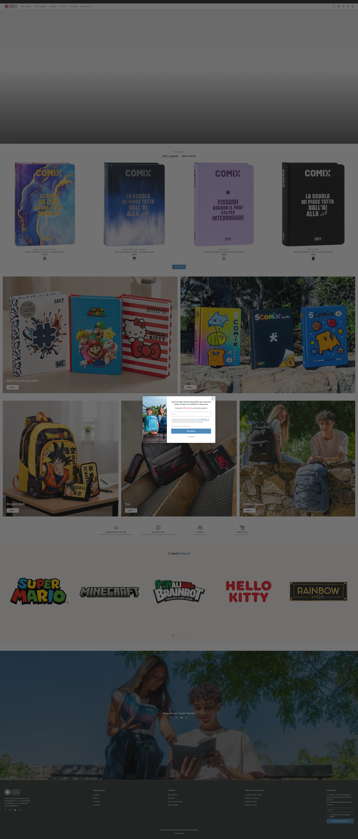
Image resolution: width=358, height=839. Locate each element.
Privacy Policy (204, 419)
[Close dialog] (213, 398)
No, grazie (191, 437)
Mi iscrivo (191, 431)
